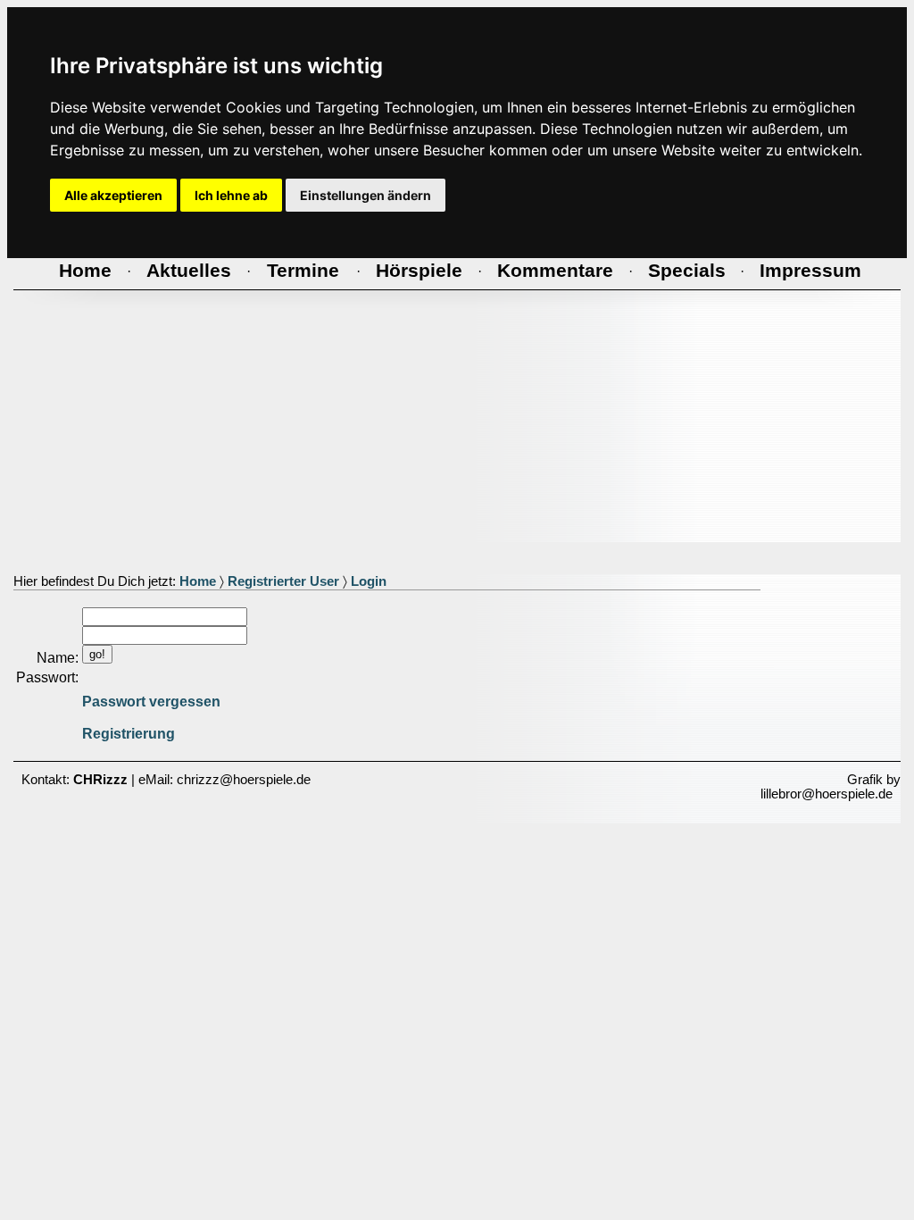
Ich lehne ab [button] (231, 195)
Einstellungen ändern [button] (365, 195)
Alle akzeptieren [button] (113, 195)
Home (197, 581)
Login (368, 581)
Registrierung (128, 733)
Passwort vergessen (151, 701)
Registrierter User (283, 581)
